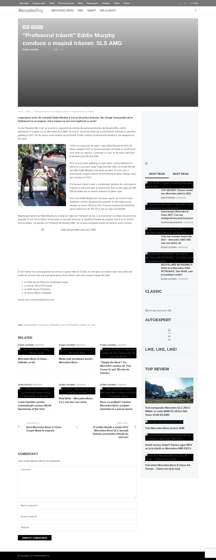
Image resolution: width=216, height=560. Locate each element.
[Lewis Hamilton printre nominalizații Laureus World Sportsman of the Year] (36, 392)
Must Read (180, 173)
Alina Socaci (25, 385)
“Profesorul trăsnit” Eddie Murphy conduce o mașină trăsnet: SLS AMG (63, 112)
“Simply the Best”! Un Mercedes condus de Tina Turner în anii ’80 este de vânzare (115, 367)
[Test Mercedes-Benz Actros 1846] (164, 422)
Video (117, 3)
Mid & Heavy (108, 10)
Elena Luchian (30, 50)
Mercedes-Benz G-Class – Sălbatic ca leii (33, 361)
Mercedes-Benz (62, 10)
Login (195, 3)
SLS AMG (92, 325)
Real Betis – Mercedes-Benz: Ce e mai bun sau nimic (76, 400)
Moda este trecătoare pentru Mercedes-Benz (76, 361)
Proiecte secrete (66, 3)
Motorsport (92, 3)
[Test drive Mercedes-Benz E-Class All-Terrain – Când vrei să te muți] (169, 457)
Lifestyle (106, 3)
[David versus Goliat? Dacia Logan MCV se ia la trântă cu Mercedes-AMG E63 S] (169, 437)
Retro (80, 3)
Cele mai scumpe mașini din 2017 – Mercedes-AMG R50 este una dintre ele (176, 239)
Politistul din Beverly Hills (52, 325)
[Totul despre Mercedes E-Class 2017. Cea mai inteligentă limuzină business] (169, 206)
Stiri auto (23, 3)
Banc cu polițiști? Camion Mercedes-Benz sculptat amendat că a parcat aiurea (116, 406)
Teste (51, 3)
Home (20, 112)
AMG (80, 10)
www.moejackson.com (42, 299)
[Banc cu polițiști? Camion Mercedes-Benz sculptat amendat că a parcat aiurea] (118, 392)
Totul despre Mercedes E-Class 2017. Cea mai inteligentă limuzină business (177, 215)
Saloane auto (38, 3)
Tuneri (126, 3)
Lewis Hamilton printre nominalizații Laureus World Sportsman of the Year (34, 406)
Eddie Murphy (30, 325)
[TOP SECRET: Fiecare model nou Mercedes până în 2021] (169, 184)
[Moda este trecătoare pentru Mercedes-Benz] (77, 351)
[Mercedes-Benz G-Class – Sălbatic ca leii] (36, 351)
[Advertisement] (75, 312)
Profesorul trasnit (77, 325)
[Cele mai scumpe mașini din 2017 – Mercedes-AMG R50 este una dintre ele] (169, 230)
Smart (91, 10)
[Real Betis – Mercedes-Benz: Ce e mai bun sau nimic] (77, 390)
